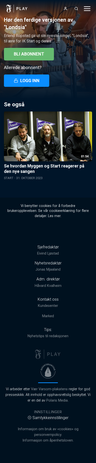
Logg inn (29, 80)
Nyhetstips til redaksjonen (48, 336)
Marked (48, 316)
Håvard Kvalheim (48, 286)
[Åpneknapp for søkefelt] (76, 9)
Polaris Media (57, 400)
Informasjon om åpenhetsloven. (48, 440)
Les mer (54, 216)
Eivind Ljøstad (48, 253)
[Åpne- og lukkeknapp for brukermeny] (65, 9)
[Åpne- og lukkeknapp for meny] (87, 9)
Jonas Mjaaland (48, 269)
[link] (17, 8)
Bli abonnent (29, 54)
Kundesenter (48, 306)
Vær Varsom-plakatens (49, 389)
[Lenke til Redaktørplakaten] (48, 371)
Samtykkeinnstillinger (50, 417)
